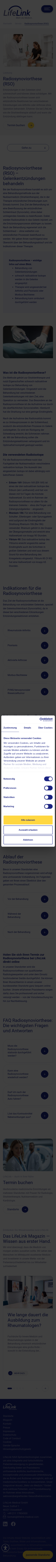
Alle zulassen (28, 820)
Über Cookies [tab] (45, 727)
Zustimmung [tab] (10, 727)
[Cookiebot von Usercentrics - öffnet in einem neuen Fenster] (40, 720)
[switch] (48, 788)
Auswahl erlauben (28, 830)
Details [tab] (27, 727)
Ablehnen (28, 840)
